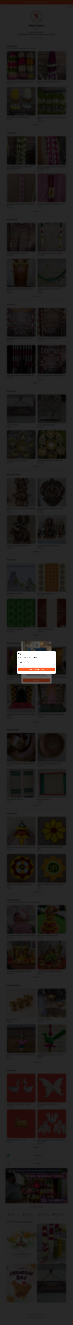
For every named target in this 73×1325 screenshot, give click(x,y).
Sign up (34, 657)
